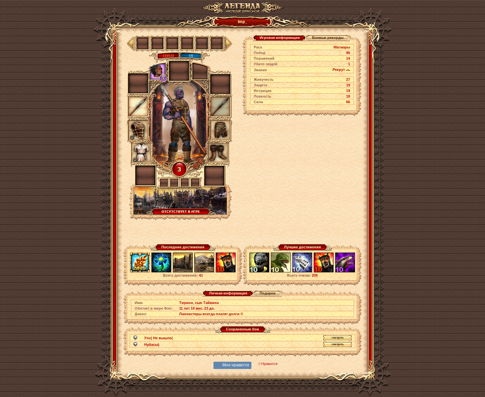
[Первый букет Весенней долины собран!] (161, 271)
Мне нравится (235, 365)
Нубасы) (151, 345)
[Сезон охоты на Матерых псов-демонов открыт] (225, 271)
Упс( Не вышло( (158, 338)
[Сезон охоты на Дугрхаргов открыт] (259, 271)
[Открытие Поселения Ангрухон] (204, 271)
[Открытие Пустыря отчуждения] (183, 271)
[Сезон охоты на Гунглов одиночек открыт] (281, 271)
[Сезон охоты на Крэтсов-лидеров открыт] (345, 271)
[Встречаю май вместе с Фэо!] (140, 271)
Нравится (269, 364)
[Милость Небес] (302, 271)
